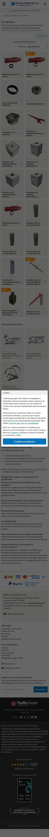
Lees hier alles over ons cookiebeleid (23, 423)
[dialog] (24, 418)
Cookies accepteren (24, 441)
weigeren (15, 432)
